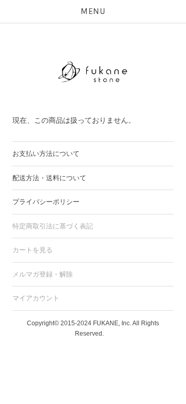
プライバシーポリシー (46, 202)
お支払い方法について (46, 153)
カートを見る (32, 250)
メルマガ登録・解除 (42, 274)
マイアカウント (35, 298)
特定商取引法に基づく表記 (52, 226)
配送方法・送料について (49, 178)
